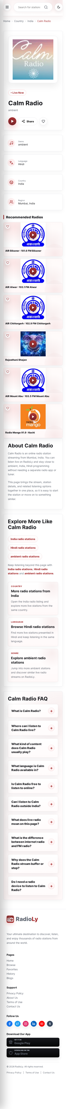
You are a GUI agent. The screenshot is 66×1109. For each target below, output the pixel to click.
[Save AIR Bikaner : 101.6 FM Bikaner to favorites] (7, 226)
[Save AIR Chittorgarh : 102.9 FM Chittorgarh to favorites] (7, 299)
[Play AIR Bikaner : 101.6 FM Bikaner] (33, 235)
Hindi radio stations (23, 547)
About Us (12, 997)
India (30, 21)
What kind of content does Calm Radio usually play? (26, 748)
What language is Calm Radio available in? (27, 768)
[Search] (46, 7)
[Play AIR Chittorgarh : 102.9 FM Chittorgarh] (33, 307)
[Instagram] (26, 1024)
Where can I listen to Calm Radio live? (26, 728)
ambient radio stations (25, 556)
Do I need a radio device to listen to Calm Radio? (28, 886)
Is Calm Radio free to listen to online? (26, 786)
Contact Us (13, 1006)
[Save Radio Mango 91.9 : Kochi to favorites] (7, 408)
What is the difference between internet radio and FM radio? (28, 842)
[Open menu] (7, 7)
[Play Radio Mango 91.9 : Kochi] (33, 416)
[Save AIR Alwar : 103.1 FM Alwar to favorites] (7, 262)
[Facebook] (9, 1024)
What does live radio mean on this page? (26, 822)
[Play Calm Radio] (12, 121)
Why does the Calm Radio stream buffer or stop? (27, 864)
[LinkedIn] (34, 1024)
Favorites (12, 969)
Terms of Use (14, 1002)
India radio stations (23, 539)
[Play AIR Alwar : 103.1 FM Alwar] (33, 271)
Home (6, 21)
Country (19, 21)
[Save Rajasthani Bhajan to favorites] (7, 335)
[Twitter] (18, 1024)
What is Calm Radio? (26, 711)
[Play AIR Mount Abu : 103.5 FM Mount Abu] (33, 380)
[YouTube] (42, 1024)
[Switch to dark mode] (59, 7)
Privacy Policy (15, 993)
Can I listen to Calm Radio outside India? (26, 804)
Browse (11, 964)
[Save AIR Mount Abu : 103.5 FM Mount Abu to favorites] (7, 371)
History (11, 973)
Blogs (10, 978)
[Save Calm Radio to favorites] (43, 121)
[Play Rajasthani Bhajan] (33, 344)
